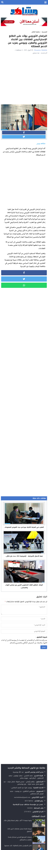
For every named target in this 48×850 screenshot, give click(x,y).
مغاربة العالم (36, 31)
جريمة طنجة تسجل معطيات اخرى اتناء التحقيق (19, 830)
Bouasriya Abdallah (40, 50)
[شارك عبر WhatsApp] (24, 285)
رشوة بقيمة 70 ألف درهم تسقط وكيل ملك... (17, 820)
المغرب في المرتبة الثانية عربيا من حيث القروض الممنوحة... (24, 527)
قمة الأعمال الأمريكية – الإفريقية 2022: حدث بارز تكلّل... (24, 556)
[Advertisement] (24, 79)
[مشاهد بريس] (24, 11)
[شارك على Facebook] (24, 132)
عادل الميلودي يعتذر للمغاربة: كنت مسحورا (18, 845)
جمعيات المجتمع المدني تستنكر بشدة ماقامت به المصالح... (20, 838)
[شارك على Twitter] (24, 137)
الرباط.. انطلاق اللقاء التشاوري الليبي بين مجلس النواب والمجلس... (24, 586)
